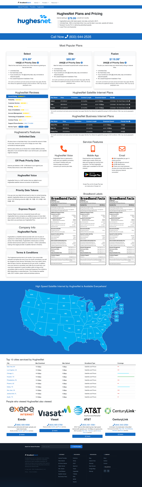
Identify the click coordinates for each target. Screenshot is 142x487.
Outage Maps (92, 468)
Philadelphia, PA (12, 380)
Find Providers (77, 446)
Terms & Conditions (33, 471)
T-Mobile (75, 474)
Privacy (26, 471)
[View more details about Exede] (21, 411)
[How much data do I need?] (38, 62)
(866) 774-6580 (28, 123)
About (105, 458)
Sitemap (91, 471)
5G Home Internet (62, 463)
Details (22, 434)
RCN (74, 476)
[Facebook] (105, 471)
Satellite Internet (62, 474)
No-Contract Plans (62, 476)
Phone (26, 127)
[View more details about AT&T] (87, 411)
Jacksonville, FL (11, 394)
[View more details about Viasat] (54, 411)
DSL (86, 431)
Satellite (21, 127)
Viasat (74, 468)
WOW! (74, 479)
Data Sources (92, 466)
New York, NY (11, 367)
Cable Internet (61, 466)
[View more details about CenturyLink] (120, 411)
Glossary (91, 463)
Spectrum (75, 466)
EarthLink (75, 458)
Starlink (75, 482)
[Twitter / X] (108, 471)
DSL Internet (61, 468)
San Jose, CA (11, 390)
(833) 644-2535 (71, 36)
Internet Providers (62, 458)
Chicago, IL (10, 373)
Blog (90, 458)
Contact (105, 463)
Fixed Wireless (129, 429)
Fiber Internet (61, 461)
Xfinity (74, 461)
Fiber (83, 431)
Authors (105, 461)
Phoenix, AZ (10, 383)
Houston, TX (10, 377)
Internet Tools (92, 461)
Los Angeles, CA (12, 370)
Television (90, 431)
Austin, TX (10, 397)
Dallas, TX (10, 387)
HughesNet (75, 471)
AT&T (74, 463)
